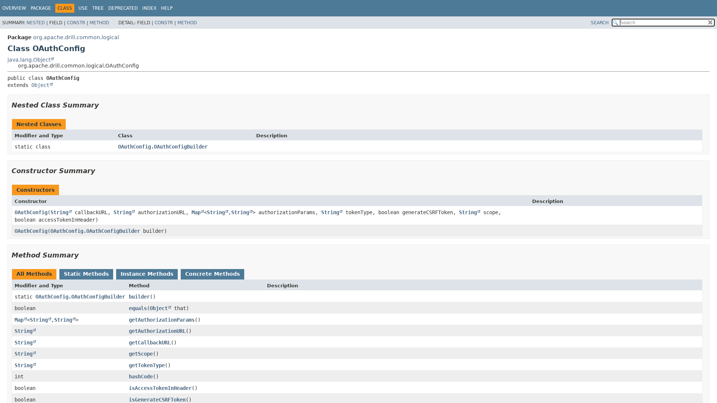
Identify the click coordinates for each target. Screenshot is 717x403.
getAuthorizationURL (157, 331)
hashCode (141, 376)
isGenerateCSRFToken (157, 400)
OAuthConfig (31, 212)
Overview (14, 8)
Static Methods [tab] (86, 274)
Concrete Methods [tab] (212, 274)
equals (138, 308)
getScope (141, 354)
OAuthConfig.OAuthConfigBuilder (163, 147)
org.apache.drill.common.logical (76, 37)
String (59, 212)
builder (139, 297)
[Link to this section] (104, 105)
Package (41, 8)
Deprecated (123, 8)
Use (83, 8)
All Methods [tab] (34, 274)
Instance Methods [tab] (147, 274)
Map (196, 212)
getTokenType (147, 365)
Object (40, 85)
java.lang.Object (28, 60)
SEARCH (600, 22)
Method (99, 22)
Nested (36, 22)
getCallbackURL (150, 343)
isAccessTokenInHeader (160, 388)
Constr (76, 22)
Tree (98, 8)
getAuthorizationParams (162, 320)
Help (167, 8)
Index (149, 8)
